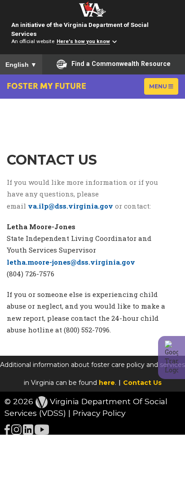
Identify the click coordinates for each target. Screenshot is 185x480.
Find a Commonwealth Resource (121, 63)
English (21, 64)
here (107, 383)
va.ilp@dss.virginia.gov (70, 205)
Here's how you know (83, 42)
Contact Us (142, 383)
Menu (163, 89)
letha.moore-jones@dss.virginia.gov (71, 261)
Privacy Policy (99, 413)
